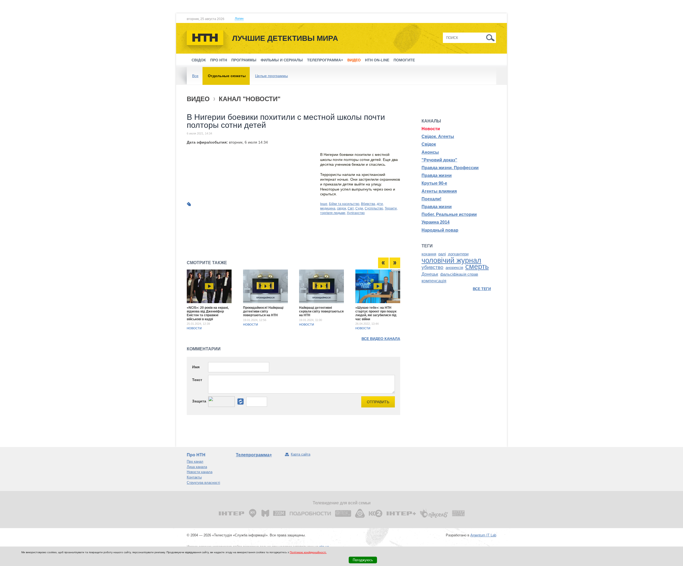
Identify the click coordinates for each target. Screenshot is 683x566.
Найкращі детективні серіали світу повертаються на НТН (321, 311)
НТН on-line (377, 60)
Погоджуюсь (363, 560)
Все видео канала (381, 339)
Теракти (391, 208)
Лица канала (197, 467)
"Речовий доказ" (439, 160)
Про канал (195, 462)
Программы (243, 60)
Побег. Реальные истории (449, 214)
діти (380, 204)
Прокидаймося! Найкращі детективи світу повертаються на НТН (263, 311)
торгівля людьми (332, 213)
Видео (354, 60)
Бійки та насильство (344, 204)
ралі (442, 254)
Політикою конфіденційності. (308, 552)
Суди (359, 208)
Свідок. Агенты (438, 136)
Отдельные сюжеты (227, 76)
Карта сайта (300, 454)
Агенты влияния (439, 191)
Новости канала (199, 472)
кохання (429, 254)
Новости (194, 328)
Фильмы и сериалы (282, 60)
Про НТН (218, 60)
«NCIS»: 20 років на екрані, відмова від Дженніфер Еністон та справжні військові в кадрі (208, 313)
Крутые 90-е (434, 183)
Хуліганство (356, 213)
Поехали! (431, 199)
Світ (351, 208)
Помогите (404, 60)
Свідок (199, 60)
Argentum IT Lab (483, 535)
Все (195, 76)
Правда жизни (437, 175)
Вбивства (368, 204)
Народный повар (440, 230)
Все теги (482, 289)
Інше (323, 204)
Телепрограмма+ (325, 60)
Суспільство (374, 208)
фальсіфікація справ (459, 274)
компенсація (434, 281)
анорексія (454, 268)
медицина (327, 208)
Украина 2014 (436, 222)
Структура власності (203, 483)
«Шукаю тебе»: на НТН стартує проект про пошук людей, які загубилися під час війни (375, 313)
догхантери (458, 254)
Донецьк (430, 274)
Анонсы (430, 152)
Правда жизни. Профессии (450, 167)
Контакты (194, 477)
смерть (477, 267)
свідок (341, 208)
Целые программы (271, 76)
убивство (432, 267)
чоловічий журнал (451, 260)
